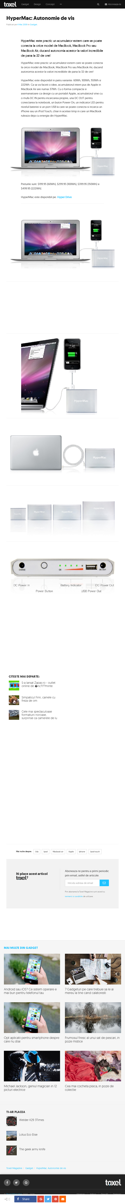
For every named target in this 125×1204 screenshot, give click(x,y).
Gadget (25, 4)
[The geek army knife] (32, 1150)
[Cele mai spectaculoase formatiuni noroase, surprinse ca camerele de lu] (33, 716)
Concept (50, 4)
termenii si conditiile (74, 896)
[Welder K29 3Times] (32, 1121)
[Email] (62, 1199)
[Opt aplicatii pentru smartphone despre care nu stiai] (32, 1024)
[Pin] (55, 1199)
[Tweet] (48, 1199)
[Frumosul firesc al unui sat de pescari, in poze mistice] (93, 1024)
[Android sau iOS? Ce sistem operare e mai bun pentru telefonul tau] (32, 975)
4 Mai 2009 (22, 24)
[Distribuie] (40, 1199)
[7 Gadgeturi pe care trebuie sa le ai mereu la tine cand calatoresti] (93, 975)
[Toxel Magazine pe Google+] (26, 1182)
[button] (61, 4)
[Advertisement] (62, 307)
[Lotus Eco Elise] (32, 1136)
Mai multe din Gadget (21, 948)
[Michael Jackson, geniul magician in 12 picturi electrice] (32, 1072)
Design (37, 4)
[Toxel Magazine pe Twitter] (16, 1182)
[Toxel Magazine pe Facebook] (7, 1182)
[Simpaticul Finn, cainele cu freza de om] (33, 700)
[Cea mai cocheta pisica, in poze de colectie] (93, 1072)
